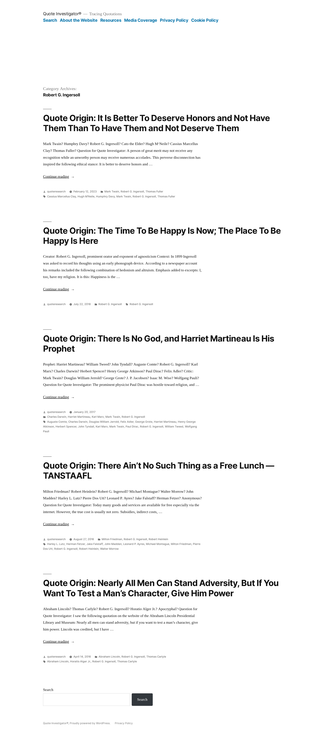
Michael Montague (157, 544)
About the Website (79, 20)
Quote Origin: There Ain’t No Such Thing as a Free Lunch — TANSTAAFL (158, 470)
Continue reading (59, 176)
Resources (110, 20)
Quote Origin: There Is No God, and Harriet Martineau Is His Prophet (158, 343)
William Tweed (174, 426)
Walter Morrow (109, 548)
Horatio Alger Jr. (80, 661)
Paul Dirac (132, 426)
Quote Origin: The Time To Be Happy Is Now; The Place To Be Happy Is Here (162, 235)
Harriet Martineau (79, 416)
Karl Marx (98, 416)
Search (50, 20)
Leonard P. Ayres (133, 544)
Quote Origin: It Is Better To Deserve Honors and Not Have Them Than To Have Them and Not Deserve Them (156, 123)
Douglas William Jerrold (104, 421)
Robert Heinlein (158, 539)
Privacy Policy (174, 20)
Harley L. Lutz (56, 544)
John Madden (113, 544)
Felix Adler (127, 421)
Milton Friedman (112, 539)
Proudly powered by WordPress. (90, 723)
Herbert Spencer (66, 426)
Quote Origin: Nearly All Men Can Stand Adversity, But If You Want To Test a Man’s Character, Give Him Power (161, 588)
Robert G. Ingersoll (132, 191)
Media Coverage (140, 20)
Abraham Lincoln (109, 656)
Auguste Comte (57, 421)
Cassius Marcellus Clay (61, 196)
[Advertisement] (164, 60)
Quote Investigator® (62, 13)
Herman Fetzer (75, 544)
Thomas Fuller (154, 191)
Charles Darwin (56, 416)
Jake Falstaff (94, 544)
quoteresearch (56, 191)
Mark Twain (111, 191)
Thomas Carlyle (156, 656)
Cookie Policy (204, 20)
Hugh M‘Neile (86, 196)
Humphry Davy (105, 196)
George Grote (143, 421)
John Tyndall (86, 426)
